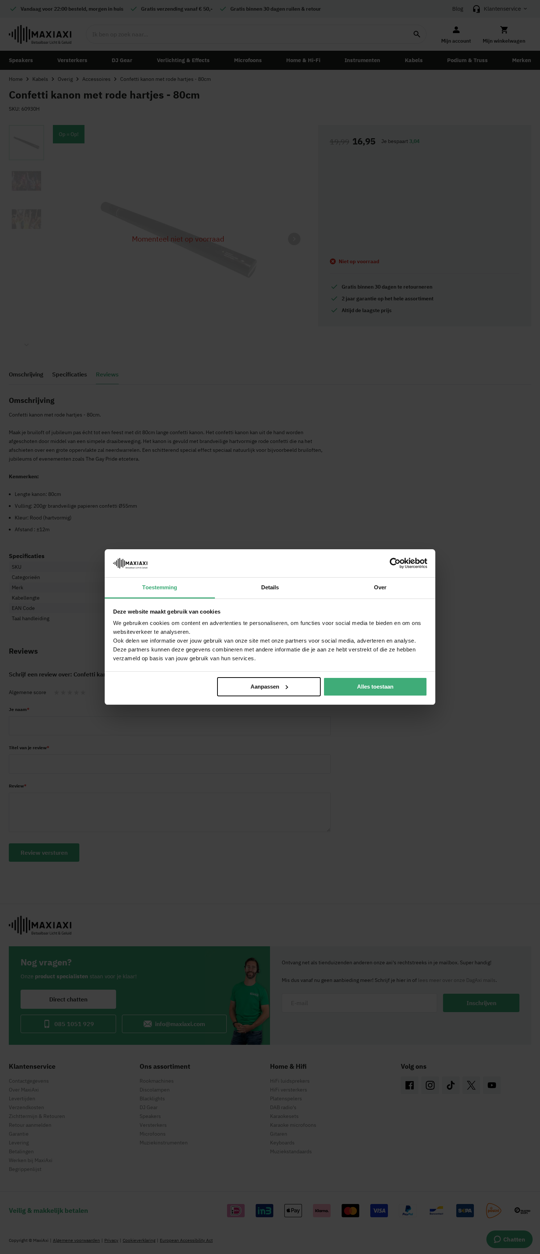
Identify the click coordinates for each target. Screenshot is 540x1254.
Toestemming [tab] (159, 587)
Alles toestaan (375, 686)
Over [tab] (380, 587)
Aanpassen (265, 686)
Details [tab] (270, 587)
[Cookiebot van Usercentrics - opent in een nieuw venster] (395, 563)
